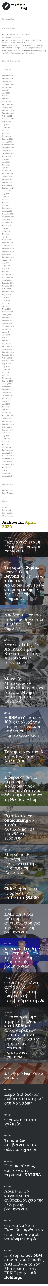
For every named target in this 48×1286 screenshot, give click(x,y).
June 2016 (6, 369)
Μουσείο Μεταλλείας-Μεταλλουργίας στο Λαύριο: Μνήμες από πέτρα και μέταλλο (24, 690)
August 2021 (6, 191)
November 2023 (8, 113)
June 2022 (6, 162)
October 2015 (7, 392)
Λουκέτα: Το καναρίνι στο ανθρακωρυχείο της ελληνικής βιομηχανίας (23, 1199)
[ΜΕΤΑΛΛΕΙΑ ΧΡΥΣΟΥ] (14, 9)
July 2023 (5, 124)
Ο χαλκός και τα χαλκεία (20, 1121)
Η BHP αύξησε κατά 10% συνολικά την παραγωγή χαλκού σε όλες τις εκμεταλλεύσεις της (24, 726)
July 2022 (5, 159)
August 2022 (6, 156)
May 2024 (5, 96)
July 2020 (5, 228)
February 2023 (7, 139)
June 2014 (6, 438)
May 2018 (5, 303)
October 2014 (7, 427)
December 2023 (8, 110)
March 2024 (6, 101)
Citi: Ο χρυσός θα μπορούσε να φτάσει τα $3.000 (21, 893)
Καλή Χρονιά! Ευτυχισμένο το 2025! (16, 34)
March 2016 (6, 378)
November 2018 (8, 286)
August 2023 (6, 122)
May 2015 (5, 407)
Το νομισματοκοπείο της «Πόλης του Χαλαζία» (24, 756)
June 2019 (6, 266)
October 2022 (7, 150)
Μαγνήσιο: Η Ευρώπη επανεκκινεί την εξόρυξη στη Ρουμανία (20, 863)
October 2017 (7, 323)
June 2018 (6, 300)
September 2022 (8, 153)
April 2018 (5, 306)
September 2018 (8, 291)
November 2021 (8, 182)
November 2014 (8, 424)
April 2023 (5, 133)
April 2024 (5, 98)
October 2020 (7, 219)
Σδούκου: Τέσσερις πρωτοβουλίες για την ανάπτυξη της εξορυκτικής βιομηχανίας (22, 957)
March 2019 (6, 274)
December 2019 (8, 248)
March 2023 (6, 136)
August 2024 (6, 87)
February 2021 (7, 208)
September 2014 (8, 430)
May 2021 (5, 199)
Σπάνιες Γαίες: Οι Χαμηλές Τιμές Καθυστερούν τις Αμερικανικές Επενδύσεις (21, 653)
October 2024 (7, 81)
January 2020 (7, 245)
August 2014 (6, 433)
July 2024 (5, 90)
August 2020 (6, 225)
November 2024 (8, 78)
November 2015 (8, 389)
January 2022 (7, 176)
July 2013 (5, 470)
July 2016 (5, 366)
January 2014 (7, 453)
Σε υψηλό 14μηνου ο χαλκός (23, 1075)
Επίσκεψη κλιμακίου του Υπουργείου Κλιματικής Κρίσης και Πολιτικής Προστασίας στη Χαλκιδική (24, 51)
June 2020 (6, 231)
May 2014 (5, 441)
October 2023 (7, 116)
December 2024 (8, 75)
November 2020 (8, 217)
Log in (4, 507)
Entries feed (6, 510)
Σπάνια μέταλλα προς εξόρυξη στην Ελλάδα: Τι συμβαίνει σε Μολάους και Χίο (21, 41)
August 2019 (6, 260)
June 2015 (6, 404)
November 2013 (8, 459)
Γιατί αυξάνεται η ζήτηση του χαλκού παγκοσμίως (22, 546)
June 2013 (6, 473)
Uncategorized (7, 490)
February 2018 (7, 312)
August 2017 (6, 329)
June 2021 (6, 196)
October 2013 (7, 461)
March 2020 (6, 240)
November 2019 (8, 251)
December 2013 (8, 456)
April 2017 (5, 340)
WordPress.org (7, 516)
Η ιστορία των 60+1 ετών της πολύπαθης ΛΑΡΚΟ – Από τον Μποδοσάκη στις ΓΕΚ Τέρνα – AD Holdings (24, 1266)
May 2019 (5, 268)
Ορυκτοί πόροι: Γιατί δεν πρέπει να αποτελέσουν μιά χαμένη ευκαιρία (23, 1232)
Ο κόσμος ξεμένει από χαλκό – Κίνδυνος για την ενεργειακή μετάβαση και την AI (24, 991)
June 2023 (6, 127)
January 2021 (7, 211)
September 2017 (8, 326)
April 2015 (5, 410)
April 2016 (5, 375)
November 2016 (8, 355)
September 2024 (8, 84)
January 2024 (7, 107)
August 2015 (6, 398)
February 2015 (7, 415)
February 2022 (7, 173)
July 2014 (5, 436)
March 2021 (6, 205)
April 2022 (5, 168)
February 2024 (7, 104)
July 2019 (5, 263)
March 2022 (6, 171)
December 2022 (8, 145)
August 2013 (6, 467)
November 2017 (8, 320)
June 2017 (6, 335)
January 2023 (7, 142)
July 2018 (5, 297)
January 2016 (7, 384)
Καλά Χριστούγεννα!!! (11, 37)
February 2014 (7, 450)
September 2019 (8, 257)
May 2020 (5, 234)
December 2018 (8, 283)
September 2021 (8, 188)
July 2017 (5, 332)
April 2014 (5, 444)
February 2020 (7, 243)
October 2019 (7, 254)
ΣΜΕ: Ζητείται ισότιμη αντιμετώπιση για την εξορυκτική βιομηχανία (22, 922)
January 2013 (7, 476)
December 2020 (8, 214)
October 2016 (7, 358)
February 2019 (7, 277)
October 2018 (7, 289)
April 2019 (5, 271)
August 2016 (6, 363)
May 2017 (5, 338)
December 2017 (8, 317)
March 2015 (6, 412)
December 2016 (8, 352)
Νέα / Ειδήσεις (8, 493)
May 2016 (5, 372)
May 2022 (5, 165)
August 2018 (6, 294)
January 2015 (7, 418)
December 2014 (8, 421)
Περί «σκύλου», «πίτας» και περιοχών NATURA (22, 1170)
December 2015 (8, 387)
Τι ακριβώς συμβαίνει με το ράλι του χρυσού (20, 1145)
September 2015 (8, 395)
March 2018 (6, 309)
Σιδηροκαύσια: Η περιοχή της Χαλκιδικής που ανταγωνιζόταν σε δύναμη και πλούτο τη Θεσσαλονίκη (23, 788)
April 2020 (5, 237)
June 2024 (6, 93)
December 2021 (8, 179)
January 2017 (7, 349)
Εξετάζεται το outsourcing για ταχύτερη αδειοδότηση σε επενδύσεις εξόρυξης (20, 827)
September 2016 (8, 361)
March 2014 (6, 447)
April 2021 (5, 202)
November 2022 (8, 147)
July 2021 (5, 194)
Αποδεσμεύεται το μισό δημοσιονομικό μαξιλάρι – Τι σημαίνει (23, 621)
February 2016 (7, 381)
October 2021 (7, 185)
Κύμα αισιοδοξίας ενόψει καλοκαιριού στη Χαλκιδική (24, 1098)
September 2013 (8, 464)
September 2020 (8, 222)
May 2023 (5, 130)
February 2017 (7, 346)
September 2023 (8, 119)
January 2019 (7, 280)
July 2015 (5, 401)
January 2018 (7, 315)
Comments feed (8, 513)
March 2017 (6, 343)
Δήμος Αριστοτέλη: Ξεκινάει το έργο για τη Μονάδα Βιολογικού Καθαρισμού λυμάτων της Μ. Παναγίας (22, 46)
